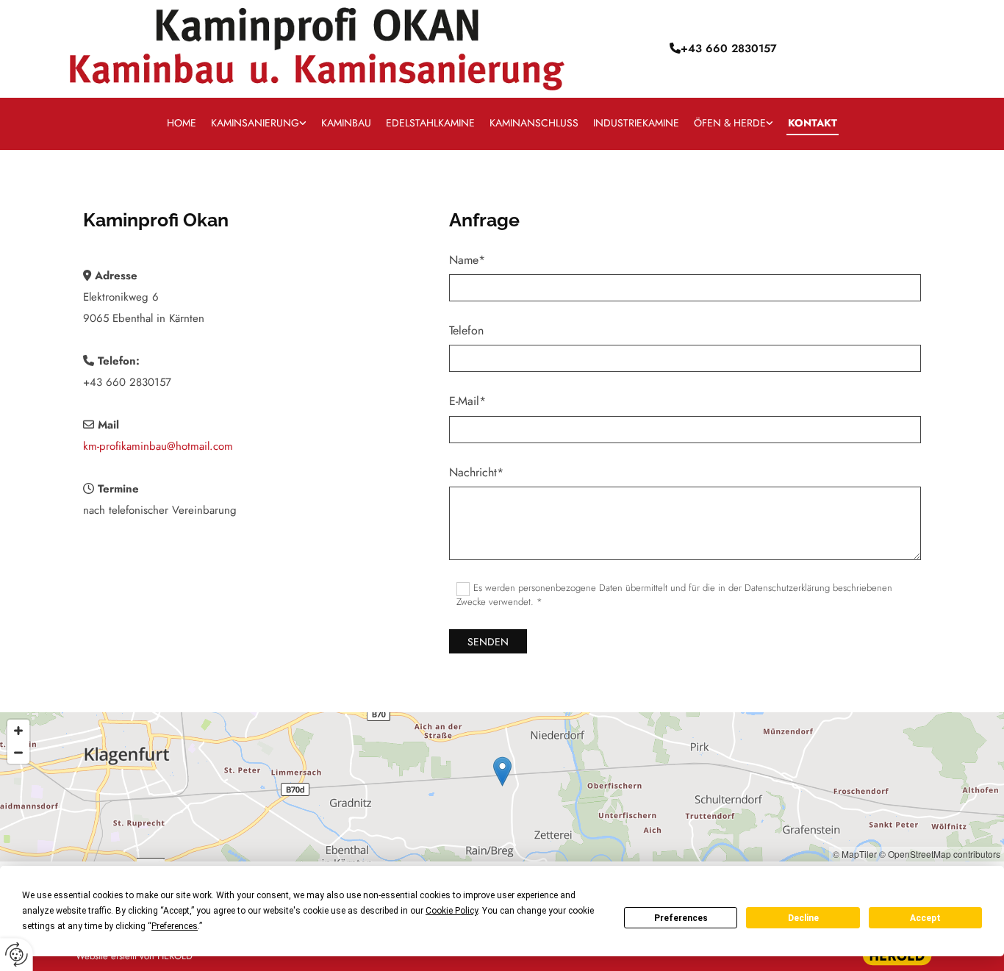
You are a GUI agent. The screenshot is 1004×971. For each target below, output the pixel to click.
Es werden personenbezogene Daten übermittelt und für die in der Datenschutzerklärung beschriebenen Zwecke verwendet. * (674, 594)
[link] (259, 124)
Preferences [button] (174, 926)
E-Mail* (467, 401)
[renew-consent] (16, 954)
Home (181, 122)
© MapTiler (855, 854)
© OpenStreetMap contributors (939, 854)
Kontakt (812, 122)
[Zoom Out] (18, 753)
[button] (502, 771)
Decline (803, 918)
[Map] (502, 786)
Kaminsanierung (255, 122)
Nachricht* (476, 472)
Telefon (466, 330)
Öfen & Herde (730, 122)
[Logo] (317, 48)
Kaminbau (346, 122)
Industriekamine (636, 122)
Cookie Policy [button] (452, 911)
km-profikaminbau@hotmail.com (158, 446)
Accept (925, 918)
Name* (467, 260)
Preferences (681, 918)
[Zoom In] (18, 731)
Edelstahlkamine (430, 122)
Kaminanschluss (534, 122)
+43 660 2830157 (127, 382)
